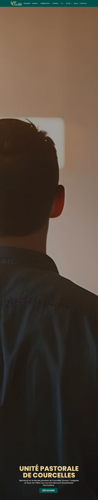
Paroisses (27, 3)
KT (62, 3)
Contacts (83, 3)
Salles (76, 3)
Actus (20, 3)
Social (68, 3)
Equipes (34, 3)
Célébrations (44, 3)
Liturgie (55, 3)
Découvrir (48, 490)
